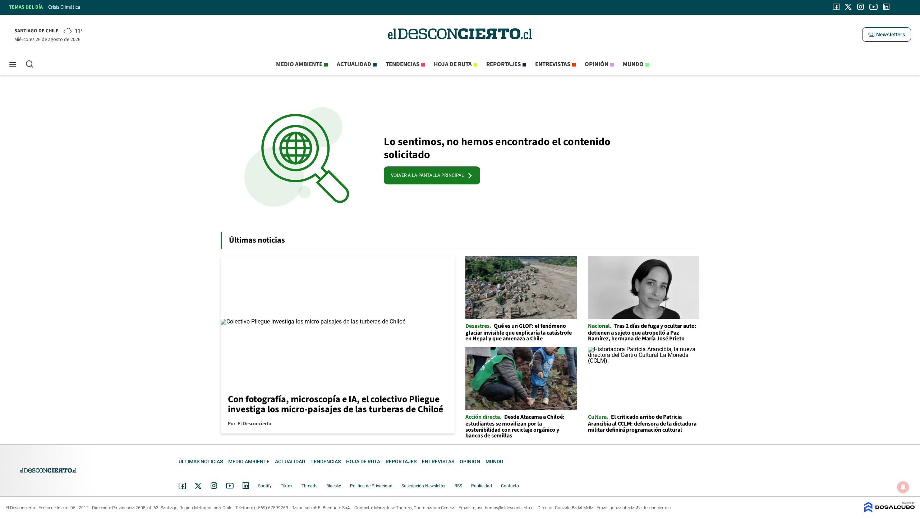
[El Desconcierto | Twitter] (848, 7)
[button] (886, 34)
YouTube (229, 485)
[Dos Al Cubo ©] (889, 510)
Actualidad (354, 64)
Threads (309, 485)
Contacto (510, 485)
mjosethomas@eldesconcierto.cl (503, 507)
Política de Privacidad (371, 485)
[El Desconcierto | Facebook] (836, 7)
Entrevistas (552, 64)
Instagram (214, 485)
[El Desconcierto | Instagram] (860, 7)
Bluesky (333, 485)
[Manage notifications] (903, 487)
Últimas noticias (201, 461)
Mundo (633, 64)
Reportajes (503, 64)
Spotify (265, 485)
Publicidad (481, 485)
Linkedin (246, 485)
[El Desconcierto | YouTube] (873, 7)
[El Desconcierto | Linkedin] (886, 7)
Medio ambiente (299, 64)
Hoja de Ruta (453, 64)
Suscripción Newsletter (423, 485)
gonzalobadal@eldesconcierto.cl (641, 507)
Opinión (596, 64)
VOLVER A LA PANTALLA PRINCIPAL (429, 175)
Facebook (182, 486)
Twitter (198, 486)
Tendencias (402, 64)
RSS (458, 485)
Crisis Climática (64, 7)
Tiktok (287, 485)
